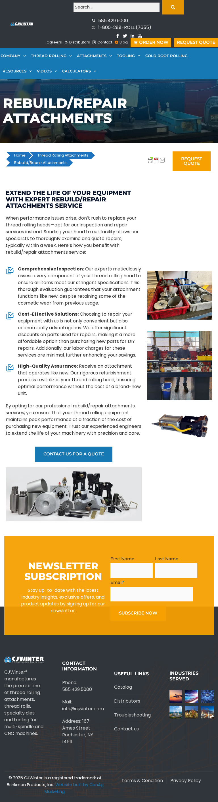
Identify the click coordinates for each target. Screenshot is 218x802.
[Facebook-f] (118, 36)
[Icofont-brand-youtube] (140, 36)
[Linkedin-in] (132, 36)
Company (10, 56)
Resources (14, 71)
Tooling (126, 56)
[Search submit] (173, 7)
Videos (44, 71)
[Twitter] (125, 36)
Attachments (91, 56)
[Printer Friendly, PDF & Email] (156, 163)
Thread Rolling (48, 56)
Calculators (76, 71)
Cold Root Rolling (166, 56)
